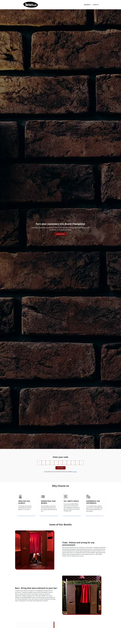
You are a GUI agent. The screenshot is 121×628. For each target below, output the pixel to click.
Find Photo (60, 468)
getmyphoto (87, 4)
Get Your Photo (60, 234)
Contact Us (96, 4)
